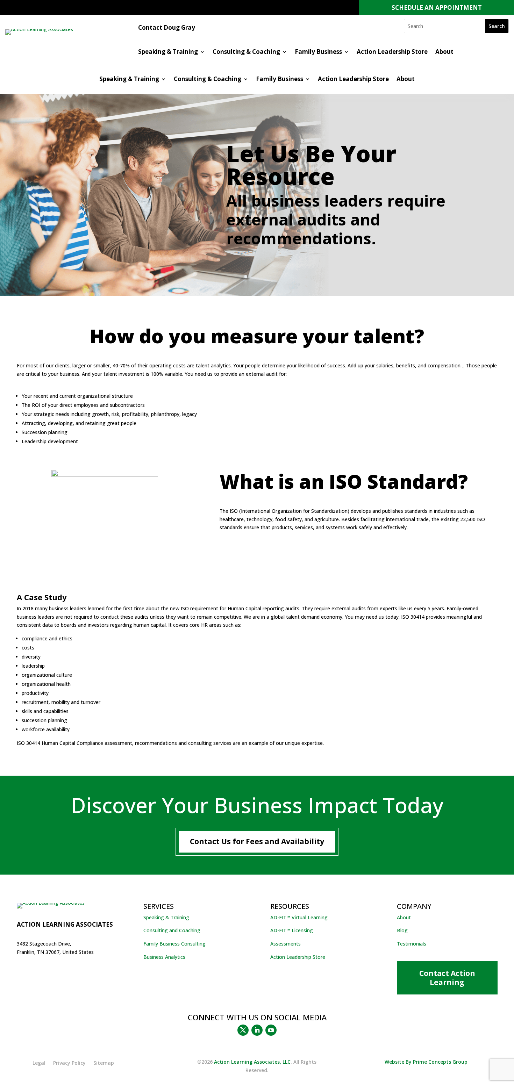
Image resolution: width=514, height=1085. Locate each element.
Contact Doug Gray (166, 28)
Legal (39, 1063)
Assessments (285, 943)
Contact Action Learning (447, 977)
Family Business (318, 52)
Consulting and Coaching (171, 930)
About (444, 52)
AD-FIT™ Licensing (291, 930)
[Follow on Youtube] (271, 1030)
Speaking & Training (168, 52)
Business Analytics (164, 957)
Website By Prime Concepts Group (426, 1061)
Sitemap (103, 1063)
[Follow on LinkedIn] (257, 1030)
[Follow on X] (243, 1030)
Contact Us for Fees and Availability (257, 841)
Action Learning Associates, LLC (252, 1061)
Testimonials (411, 943)
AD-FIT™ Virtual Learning (299, 917)
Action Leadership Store (392, 52)
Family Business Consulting (174, 943)
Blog (402, 930)
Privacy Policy (69, 1063)
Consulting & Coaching (246, 52)
